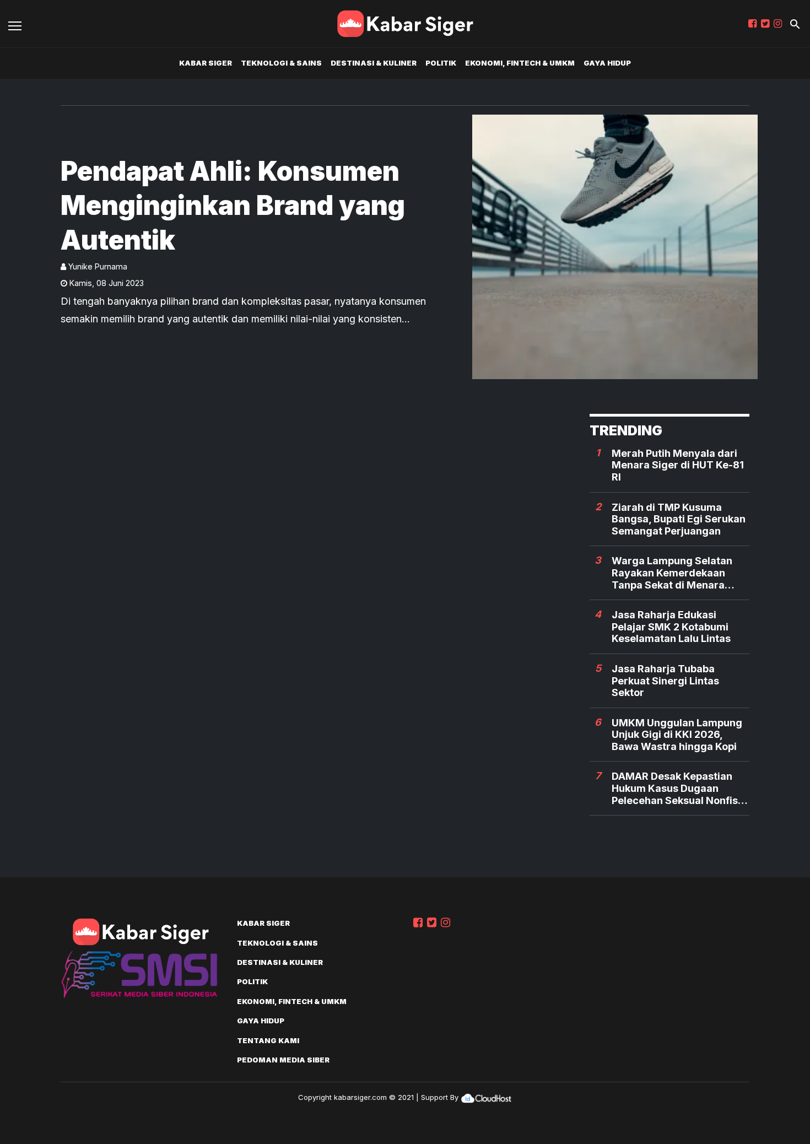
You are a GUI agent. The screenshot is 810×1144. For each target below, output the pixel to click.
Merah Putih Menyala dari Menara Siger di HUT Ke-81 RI (678, 465)
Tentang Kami (268, 1040)
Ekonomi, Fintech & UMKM (520, 62)
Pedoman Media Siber (283, 1059)
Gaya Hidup (607, 62)
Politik (440, 62)
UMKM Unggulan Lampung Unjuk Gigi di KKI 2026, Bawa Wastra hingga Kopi (677, 734)
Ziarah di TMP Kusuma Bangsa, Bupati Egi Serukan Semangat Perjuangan (679, 519)
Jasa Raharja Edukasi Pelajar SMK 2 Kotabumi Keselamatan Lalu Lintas (671, 626)
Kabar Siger (205, 62)
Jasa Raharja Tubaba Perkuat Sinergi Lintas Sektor (665, 680)
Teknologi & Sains (281, 62)
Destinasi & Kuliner (374, 62)
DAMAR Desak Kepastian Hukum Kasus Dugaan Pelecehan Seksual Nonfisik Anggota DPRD (679, 788)
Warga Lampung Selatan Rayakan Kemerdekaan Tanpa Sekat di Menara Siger (672, 573)
